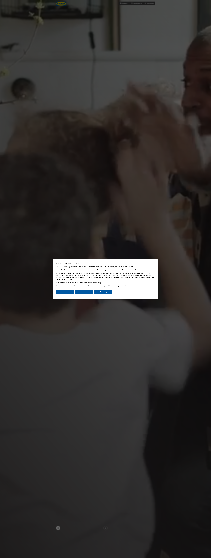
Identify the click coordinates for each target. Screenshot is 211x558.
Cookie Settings (103, 292)
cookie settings (127, 286)
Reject (84, 292)
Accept (65, 292)
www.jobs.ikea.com (72, 267)
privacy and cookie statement (77, 286)
